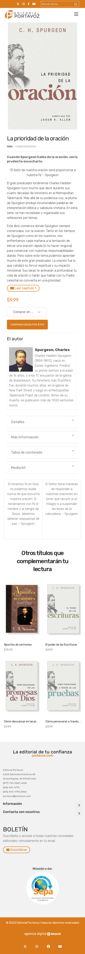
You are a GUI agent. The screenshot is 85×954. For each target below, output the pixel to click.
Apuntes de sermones (18, 644)
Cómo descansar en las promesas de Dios (22, 721)
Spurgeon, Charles (52, 349)
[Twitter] (26, 944)
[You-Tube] (60, 944)
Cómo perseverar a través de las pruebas (63, 721)
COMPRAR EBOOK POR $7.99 (27, 324)
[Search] (73, 4)
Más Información (25, 437)
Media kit (18, 468)
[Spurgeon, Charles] (21, 359)
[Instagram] (37, 944)
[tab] (42, 422)
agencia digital (35, 934)
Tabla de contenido (26, 452)
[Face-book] (49, 944)
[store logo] (21, 14)
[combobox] (60, 4)
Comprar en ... (23, 312)
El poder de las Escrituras (61, 644)
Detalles (17, 422)
